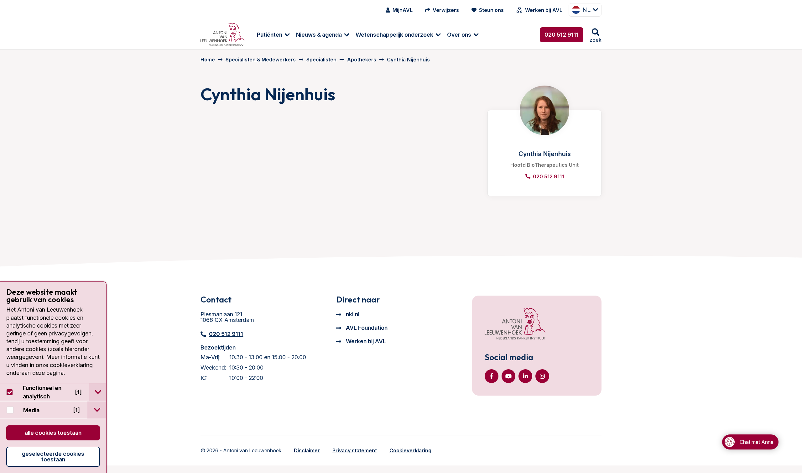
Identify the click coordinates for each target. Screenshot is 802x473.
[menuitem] (270, 34)
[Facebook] (491, 376)
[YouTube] (508, 376)
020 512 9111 (561, 34)
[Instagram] (542, 376)
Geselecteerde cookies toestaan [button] (53, 456)
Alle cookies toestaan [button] (53, 432)
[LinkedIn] (525, 376)
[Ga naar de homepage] (515, 324)
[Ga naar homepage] (222, 34)
